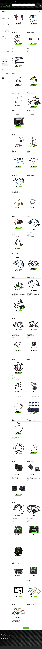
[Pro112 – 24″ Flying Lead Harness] (34, 592)
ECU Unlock (28, 580)
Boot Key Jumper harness (30, 49)
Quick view (17, 32)
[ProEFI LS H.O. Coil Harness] (19, 347)
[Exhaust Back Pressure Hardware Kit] (19, 204)
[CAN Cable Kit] (19, 61)
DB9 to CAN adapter (14, 110)
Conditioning (13, 232)
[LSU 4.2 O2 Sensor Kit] (19, 449)
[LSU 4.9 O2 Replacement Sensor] (34, 449)
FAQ (15, 641)
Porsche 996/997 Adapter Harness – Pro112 (17, 519)
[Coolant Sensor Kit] (34, 82)
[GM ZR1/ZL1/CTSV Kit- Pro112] (34, 327)
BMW (12, 375)
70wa (27, 579)
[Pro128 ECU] (34, 531)
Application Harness (29, 232)
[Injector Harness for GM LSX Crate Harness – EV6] (34, 388)
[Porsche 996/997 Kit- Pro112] (34, 511)
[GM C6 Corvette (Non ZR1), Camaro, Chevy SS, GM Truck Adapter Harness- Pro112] (19, 245)
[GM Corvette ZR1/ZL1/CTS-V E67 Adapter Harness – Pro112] (34, 286)
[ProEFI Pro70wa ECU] (19, 531)
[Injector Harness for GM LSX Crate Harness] (19, 388)
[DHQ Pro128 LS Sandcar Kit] (34, 102)
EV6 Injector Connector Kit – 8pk (15, 192)
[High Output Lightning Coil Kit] (34, 347)
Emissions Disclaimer (16, 644)
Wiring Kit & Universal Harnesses (16, 620)
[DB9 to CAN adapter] (19, 102)
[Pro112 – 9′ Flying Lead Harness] (19, 613)
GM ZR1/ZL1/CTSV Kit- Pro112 (30, 335)
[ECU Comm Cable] (19, 143)
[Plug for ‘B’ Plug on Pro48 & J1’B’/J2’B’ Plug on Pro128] (19, 490)
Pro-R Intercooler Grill (6, 77)
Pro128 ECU (28, 539)
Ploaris (6, 61)
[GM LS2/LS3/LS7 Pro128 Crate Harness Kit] (19, 306)
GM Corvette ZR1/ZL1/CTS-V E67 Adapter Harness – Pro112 (34, 294)
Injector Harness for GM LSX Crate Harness (17, 396)
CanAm (7, 59)
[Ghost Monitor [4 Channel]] (19, 225)
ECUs (12, 579)
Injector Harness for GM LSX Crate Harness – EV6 (33, 396)
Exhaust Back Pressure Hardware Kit (16, 212)
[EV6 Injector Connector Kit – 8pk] (19, 184)
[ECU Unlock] (34, 572)
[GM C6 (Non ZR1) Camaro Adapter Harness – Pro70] (34, 225)
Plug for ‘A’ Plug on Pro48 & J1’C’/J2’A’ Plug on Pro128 (33, 478)
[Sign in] (40, 4)
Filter (7, 51)
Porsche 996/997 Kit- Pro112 (30, 519)
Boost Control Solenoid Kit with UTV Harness (17, 49)
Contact (1, 644)
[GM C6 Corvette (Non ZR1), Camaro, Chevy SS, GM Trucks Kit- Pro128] (19, 286)
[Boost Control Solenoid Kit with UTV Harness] (19, 41)
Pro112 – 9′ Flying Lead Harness (15, 621)
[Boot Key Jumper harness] (34, 41)
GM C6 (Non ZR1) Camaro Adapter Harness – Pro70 (33, 233)
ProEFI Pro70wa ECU (14, 539)
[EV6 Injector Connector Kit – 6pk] (34, 163)
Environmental (30, 644)
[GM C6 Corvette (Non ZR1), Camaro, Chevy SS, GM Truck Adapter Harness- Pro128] (19, 265)
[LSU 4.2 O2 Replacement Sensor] (19, 429)
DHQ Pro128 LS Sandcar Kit (30, 110)
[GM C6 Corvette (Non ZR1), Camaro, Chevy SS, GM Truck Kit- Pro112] (34, 265)
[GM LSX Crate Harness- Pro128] (19, 327)
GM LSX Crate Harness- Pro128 (15, 335)
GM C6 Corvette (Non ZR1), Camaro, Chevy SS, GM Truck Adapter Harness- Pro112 (21, 253)
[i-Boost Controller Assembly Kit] (19, 368)
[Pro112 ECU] (19, 551)
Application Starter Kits (15, 293)
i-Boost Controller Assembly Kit (15, 376)
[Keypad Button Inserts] (34, 408)
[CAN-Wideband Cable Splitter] (19, 82)
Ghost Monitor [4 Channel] (15, 233)
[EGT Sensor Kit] (34, 143)
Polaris (3, 63)
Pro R (6, 63)
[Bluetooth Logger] (19, 20)
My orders (2, 641)
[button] (21, 9)
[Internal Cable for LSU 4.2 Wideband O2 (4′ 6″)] (19, 408)
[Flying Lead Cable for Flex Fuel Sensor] (34, 204)
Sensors (28, 89)
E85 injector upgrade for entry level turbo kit (6, 73)
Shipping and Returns (30, 641)
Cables (28, 48)
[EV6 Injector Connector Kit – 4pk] (19, 163)
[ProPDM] (19, 572)
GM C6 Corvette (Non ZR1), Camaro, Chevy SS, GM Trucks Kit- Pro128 (20, 294)
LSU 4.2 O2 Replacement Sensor (15, 437)
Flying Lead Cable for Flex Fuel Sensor (31, 212)
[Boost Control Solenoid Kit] (34, 20)
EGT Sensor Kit (29, 151)
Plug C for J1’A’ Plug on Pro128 (15, 478)
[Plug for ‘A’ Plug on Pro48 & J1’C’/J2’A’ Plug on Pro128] (34, 470)
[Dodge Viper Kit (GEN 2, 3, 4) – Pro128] (19, 122)
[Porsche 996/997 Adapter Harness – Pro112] (19, 511)
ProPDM (13, 580)
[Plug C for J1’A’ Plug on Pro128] (19, 470)
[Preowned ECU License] (19, 592)
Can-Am (3, 59)
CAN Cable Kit (13, 69)
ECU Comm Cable (14, 151)
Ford (3, 61)
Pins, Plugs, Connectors (15, 191)
